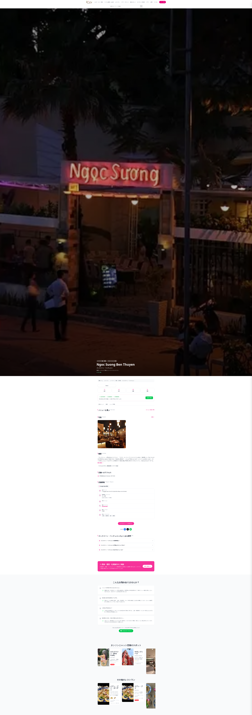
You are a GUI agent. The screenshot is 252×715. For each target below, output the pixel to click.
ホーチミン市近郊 (141, 2)
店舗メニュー (101, 404)
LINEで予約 (149, 397)
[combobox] (126, 6)
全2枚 (152, 417)
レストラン (117, 2)
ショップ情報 (112, 404)
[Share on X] (128, 529)
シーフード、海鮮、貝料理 (115, 380)
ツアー (147, 2)
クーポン (156, 2)
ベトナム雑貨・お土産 (109, 2)
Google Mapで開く (104, 486)
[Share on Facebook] (125, 529)
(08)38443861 (105, 506)
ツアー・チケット (125, 2)
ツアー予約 (162, 2)
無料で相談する (147, 566)
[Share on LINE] (130, 529)
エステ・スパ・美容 (98, 2)
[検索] (141, 6)
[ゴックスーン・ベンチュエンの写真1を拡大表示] (112, 434)
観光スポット (133, 2)
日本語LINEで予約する (127, 630)
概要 (107, 404)
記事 (151, 2)
